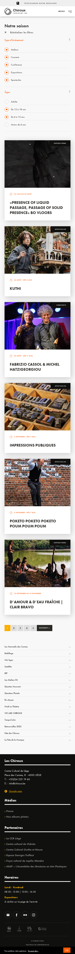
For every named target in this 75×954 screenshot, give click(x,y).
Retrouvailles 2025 (13, 726)
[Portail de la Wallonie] (9, 929)
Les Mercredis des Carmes (16, 646)
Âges (7, 92)
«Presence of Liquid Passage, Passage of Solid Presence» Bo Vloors (36, 207)
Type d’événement (14, 40)
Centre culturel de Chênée (20, 844)
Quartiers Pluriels (12, 693)
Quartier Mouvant (13, 686)
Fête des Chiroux (12, 733)
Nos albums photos (17, 816)
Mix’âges (9, 659)
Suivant (44, 628)
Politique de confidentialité (37, 945)
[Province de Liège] (39, 929)
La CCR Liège (13, 838)
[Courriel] (8, 915)
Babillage (9, 653)
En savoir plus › (33, 951)
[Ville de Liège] (19, 929)
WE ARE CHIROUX (13, 713)
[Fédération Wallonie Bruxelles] (29, 929)
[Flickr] (25, 915)
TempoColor (10, 719)
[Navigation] (70, 11)
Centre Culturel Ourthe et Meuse (24, 849)
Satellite (8, 666)
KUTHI (15, 288)
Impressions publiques (33, 445)
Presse (9, 811)
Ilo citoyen (9, 699)
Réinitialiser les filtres (21, 32)
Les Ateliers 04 (11, 679)
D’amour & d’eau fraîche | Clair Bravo (36, 604)
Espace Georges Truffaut (20, 855)
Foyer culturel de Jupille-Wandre (25, 861)
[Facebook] (16, 915)
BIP (6, 673)
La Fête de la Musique (14, 739)
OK (67, 950)
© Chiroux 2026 (37, 941)
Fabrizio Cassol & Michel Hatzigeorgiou (34, 367)
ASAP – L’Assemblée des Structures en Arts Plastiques (36, 866)
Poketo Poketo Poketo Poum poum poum (33, 524)
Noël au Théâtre (12, 706)
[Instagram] (33, 915)
